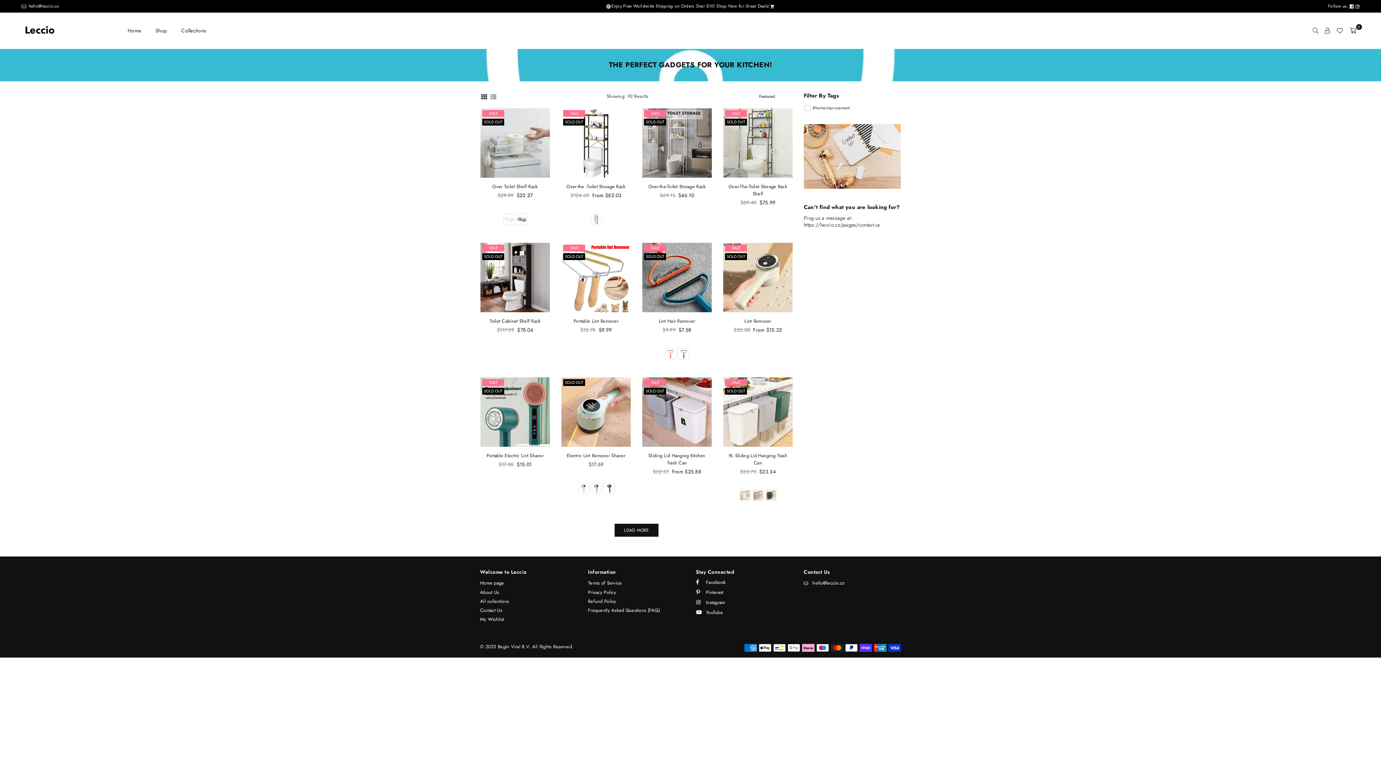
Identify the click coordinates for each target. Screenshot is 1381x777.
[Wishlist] (1339, 30)
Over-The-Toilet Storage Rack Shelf (758, 190)
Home (134, 30)
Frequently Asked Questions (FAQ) (624, 610)
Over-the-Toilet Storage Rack (677, 186)
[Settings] (1327, 30)
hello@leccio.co (43, 6)
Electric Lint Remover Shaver (596, 455)
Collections (193, 30)
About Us (489, 592)
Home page (492, 583)
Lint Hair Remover (677, 321)
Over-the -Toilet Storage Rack (595, 186)
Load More (636, 530)
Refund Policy (602, 601)
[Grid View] (484, 96)
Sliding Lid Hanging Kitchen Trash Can (677, 459)
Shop (161, 30)
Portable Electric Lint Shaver (515, 455)
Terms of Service (605, 583)
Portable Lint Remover (596, 321)
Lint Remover (757, 321)
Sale (493, 113)
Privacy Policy (602, 592)
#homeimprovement (831, 108)
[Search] (1315, 30)
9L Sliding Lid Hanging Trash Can (758, 459)
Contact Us (491, 610)
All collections (494, 601)
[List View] (493, 96)
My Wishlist (492, 619)
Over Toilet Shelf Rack (515, 186)
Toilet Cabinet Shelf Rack (515, 321)
